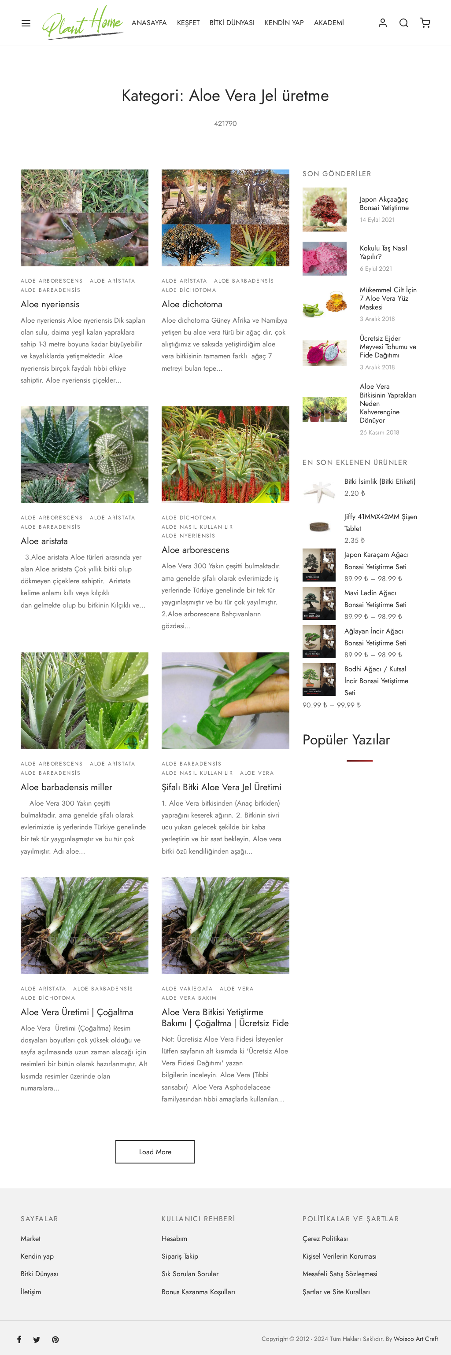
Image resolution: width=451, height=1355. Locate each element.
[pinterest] (55, 1340)
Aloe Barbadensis (51, 290)
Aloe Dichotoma (189, 290)
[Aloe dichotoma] (225, 217)
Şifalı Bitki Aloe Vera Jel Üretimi (221, 787)
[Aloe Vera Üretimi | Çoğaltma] (84, 925)
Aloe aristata (44, 541)
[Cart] (425, 23)
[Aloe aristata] (84, 454)
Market (31, 1238)
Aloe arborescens (195, 550)
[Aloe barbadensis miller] (84, 700)
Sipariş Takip (180, 1256)
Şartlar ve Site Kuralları (336, 1292)
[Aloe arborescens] (225, 454)
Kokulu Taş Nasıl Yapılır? (383, 252)
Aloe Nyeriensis (189, 536)
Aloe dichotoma (192, 304)
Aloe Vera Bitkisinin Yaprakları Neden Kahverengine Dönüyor (388, 403)
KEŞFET (188, 23)
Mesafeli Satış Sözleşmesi (340, 1274)
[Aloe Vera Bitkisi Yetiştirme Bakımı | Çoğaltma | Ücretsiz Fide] (225, 925)
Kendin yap (37, 1256)
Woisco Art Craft (416, 1338)
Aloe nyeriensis (50, 304)
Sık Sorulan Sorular (190, 1274)
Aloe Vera (257, 773)
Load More (155, 1152)
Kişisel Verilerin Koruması (340, 1256)
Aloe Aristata (113, 281)
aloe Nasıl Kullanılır (197, 527)
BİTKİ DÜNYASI (232, 23)
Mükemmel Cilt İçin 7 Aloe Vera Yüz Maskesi (388, 298)
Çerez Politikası (325, 1238)
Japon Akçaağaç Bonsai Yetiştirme (384, 203)
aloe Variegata (187, 989)
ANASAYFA (149, 23)
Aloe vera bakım (189, 998)
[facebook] (19, 1340)
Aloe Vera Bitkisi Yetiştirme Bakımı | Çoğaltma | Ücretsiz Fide (225, 1017)
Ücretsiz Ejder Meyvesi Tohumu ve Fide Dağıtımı (388, 346)
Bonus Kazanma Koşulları (198, 1292)
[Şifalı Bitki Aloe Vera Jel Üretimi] (225, 700)
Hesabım (174, 1238)
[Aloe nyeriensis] (84, 217)
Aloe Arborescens (52, 281)
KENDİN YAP (284, 23)
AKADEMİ (329, 23)
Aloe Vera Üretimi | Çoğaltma (77, 1012)
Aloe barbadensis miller (66, 787)
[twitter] (37, 1340)
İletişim (31, 1292)
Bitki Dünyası (39, 1274)
